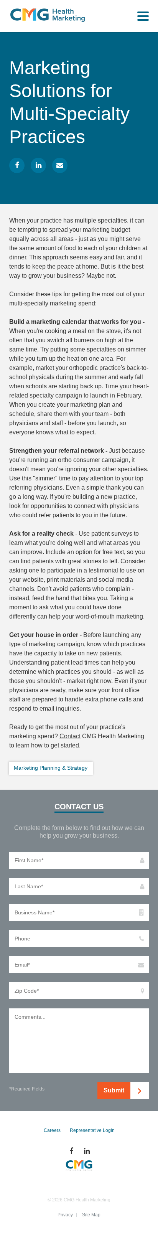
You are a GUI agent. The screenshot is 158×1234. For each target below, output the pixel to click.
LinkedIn (38, 165)
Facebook (17, 165)
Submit (114, 1090)
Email (59, 165)
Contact (70, 736)
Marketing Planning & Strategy (50, 768)
